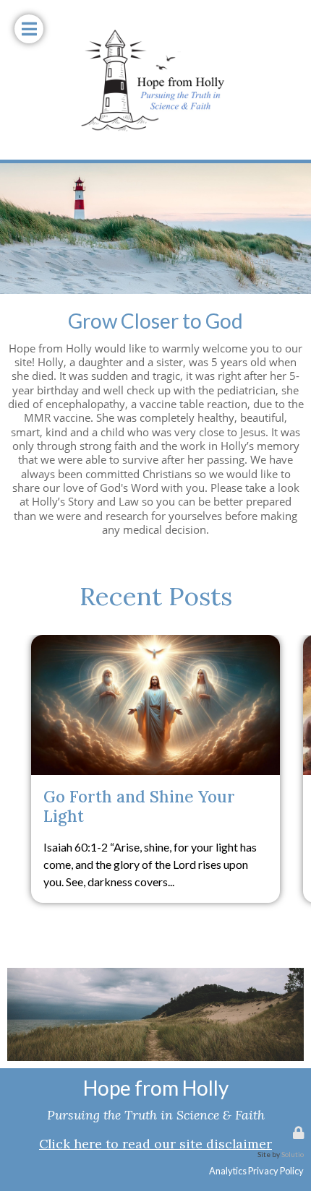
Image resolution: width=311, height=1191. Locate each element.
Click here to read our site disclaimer (155, 1143)
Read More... (155, 649)
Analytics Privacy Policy (256, 1171)
